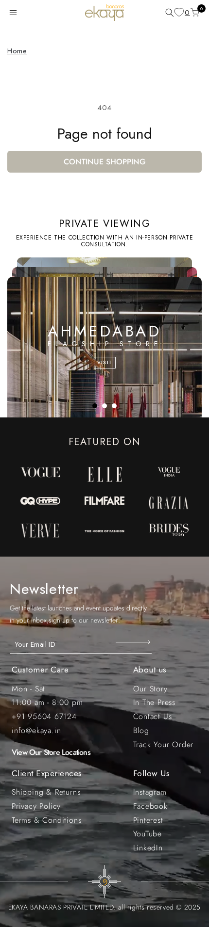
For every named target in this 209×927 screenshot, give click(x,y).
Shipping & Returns (46, 792)
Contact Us (152, 716)
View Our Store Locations (51, 752)
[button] (15, 12)
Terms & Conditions (46, 820)
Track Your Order (163, 744)
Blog (141, 730)
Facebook (150, 806)
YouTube (147, 833)
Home (17, 51)
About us (150, 669)
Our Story (150, 688)
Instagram (150, 792)
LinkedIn (148, 847)
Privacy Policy (36, 806)
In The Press (154, 702)
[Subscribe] (134, 642)
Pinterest (148, 820)
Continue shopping (105, 161)
